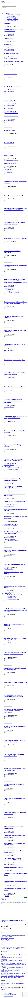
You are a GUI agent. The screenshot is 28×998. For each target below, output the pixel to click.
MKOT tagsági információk (14, 14)
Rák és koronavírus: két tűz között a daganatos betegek (13, 827)
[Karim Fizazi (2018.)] (8, 140)
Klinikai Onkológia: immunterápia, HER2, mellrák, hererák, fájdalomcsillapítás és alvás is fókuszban (15, 610)
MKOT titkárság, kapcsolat (7, 938)
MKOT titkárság (11, 16)
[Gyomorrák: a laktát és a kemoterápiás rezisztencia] (8, 621)
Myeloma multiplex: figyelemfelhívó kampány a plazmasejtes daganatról (13, 695)
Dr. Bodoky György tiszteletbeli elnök (13, 61)
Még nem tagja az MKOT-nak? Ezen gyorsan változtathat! (13, 30)
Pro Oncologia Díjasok (12, 19)
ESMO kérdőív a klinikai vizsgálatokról (14, 564)
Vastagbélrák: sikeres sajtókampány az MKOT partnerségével (14, 532)
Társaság (7, 13)
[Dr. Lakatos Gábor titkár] (8, 71)
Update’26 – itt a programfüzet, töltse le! (14, 387)
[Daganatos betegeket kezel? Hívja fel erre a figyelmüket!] (8, 441)
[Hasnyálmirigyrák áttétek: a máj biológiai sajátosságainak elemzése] (8, 635)
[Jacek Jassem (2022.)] (8, 127)
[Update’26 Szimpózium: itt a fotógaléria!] (8, 192)
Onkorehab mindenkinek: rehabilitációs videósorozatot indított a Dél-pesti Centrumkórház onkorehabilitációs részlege (15, 281)
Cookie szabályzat (8, 996)
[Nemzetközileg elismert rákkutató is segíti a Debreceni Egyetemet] (8, 765)
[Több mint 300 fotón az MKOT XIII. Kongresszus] (8, 313)
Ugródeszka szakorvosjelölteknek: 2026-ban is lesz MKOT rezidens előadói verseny (15, 209)
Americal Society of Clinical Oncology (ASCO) (12, 948)
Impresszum (7, 991)
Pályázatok (8, 466)
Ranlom (3, 989)
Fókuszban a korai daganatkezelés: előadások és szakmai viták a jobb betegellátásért (13, 401)
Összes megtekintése (9, 35)
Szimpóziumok (10, 291)
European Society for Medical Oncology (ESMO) (13, 947)
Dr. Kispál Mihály (8, 108)
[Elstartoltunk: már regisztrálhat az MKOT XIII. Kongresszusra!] (8, 341)
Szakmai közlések (11, 597)
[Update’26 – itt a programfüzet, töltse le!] (8, 383)
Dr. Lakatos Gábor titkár (10, 74)
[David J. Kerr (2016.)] (8, 152)
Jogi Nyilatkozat (8, 993)
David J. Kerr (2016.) (9, 155)
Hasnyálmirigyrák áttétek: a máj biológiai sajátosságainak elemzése (15, 639)
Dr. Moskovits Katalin (9, 101)
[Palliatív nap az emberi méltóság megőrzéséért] (8, 248)
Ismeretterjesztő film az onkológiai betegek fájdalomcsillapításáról (15, 669)
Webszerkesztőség (8, 44)
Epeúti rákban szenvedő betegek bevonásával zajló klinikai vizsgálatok (13, 859)
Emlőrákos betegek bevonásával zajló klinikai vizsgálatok (13, 851)
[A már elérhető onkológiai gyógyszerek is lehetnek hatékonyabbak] (8, 219)
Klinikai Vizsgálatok (10, 539)
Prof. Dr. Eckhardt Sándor (11, 116)
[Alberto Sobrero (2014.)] (11, 160)
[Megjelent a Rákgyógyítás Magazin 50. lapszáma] (8, 781)
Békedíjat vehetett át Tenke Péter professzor (15, 238)
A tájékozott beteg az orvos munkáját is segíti (15, 682)
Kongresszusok (10, 289)
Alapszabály (7, 23)
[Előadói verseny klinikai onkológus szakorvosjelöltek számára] (8, 475)
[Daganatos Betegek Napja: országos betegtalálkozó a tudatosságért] (8, 456)
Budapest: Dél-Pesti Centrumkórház (13, 867)
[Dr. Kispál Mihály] (9, 105)
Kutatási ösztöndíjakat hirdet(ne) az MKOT (15, 501)
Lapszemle (8, 593)
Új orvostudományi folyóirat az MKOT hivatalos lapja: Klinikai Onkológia (13, 935)
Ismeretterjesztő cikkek (12, 540)
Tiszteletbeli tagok (11, 20)
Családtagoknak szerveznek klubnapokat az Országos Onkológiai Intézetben (15, 417)
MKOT (9, 170)
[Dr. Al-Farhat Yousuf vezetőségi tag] (8, 83)
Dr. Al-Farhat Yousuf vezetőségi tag (13, 86)
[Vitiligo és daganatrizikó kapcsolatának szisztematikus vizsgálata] (8, 751)
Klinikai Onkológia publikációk (14, 595)
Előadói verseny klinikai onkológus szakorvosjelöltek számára (13, 479)
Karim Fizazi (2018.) (9, 143)
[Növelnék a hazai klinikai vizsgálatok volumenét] (8, 569)
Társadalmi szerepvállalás (13, 292)
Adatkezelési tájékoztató (10, 994)
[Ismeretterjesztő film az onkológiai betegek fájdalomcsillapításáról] (8, 665)
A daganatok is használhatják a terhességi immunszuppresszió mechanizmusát (15, 653)
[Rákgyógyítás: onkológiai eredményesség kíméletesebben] (8, 795)
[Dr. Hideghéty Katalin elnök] (9, 50)
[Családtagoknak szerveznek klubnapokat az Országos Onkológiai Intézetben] (8, 413)
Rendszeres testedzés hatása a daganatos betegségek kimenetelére (14, 741)
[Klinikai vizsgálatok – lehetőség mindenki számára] (8, 583)
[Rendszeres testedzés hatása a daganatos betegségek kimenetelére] (8, 737)
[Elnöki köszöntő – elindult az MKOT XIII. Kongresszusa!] (8, 327)
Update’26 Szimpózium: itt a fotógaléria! (14, 195)
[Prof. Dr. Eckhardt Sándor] (11, 113)
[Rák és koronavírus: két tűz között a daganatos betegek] (8, 823)
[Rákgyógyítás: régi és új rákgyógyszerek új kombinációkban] (8, 809)
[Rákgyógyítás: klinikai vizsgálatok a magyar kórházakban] (8, 547)
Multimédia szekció (11, 596)
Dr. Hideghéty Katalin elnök (11, 53)
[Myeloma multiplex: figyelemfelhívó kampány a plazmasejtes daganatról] (8, 692)
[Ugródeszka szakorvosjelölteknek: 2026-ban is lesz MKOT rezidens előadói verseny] (8, 205)
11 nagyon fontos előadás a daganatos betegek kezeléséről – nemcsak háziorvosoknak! (13, 711)
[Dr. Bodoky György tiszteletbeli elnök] (11, 58)
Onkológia (9, 172)
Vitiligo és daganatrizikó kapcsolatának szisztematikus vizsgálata (14, 755)
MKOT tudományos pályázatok (14, 467)
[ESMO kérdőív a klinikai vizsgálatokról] (8, 561)
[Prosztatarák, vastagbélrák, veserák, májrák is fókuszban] (8, 178)
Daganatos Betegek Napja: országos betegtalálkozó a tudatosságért (13, 459)
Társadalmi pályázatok (12, 469)
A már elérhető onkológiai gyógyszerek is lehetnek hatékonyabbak (14, 223)
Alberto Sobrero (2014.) (10, 163)
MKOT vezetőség (11, 17)
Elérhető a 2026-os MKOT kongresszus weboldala (13, 902)
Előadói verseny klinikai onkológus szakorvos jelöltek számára (13, 487)
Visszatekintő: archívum (13, 599)
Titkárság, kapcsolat (9, 38)
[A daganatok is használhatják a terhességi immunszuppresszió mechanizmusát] (8, 649)
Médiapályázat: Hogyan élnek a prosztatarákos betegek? (12, 525)
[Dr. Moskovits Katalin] (8, 97)
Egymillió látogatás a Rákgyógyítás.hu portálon (12, 976)
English (7, 896)
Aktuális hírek (8, 169)
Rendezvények (9, 288)
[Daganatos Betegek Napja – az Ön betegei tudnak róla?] (8, 427)
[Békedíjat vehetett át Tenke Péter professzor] (8, 235)
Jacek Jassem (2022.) (9, 130)
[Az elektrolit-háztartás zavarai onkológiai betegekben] (8, 723)
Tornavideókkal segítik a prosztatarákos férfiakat (12, 963)
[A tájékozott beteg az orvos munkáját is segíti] (8, 679)
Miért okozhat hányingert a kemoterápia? (11, 977)
